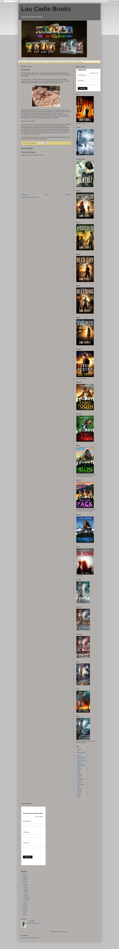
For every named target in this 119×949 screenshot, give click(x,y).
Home (46, 194)
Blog (21, 62)
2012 (24, 914)
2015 (24, 908)
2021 (24, 879)
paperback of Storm (49, 130)
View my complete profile (33, 923)
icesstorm (79, 775)
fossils (78, 772)
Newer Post (24, 194)
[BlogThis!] (41, 143)
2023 (24, 875)
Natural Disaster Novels (66, 62)
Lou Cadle (31, 921)
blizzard (79, 755)
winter (78, 797)
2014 (24, 910)
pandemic (79, 781)
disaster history (81, 759)
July (25, 885)
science (79, 788)
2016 (24, 906)
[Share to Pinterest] (46, 143)
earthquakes (80, 763)
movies (79, 777)
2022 (24, 877)
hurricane (79, 774)
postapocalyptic (81, 784)
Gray (78, 750)
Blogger (66, 931)
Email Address (82, 75)
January (26, 900)
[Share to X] (43, 143)
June (25, 887)
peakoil (79, 782)
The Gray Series (29, 62)
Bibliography (79, 62)
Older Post (67, 194)
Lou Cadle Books (46, 8)
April (25, 894)
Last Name (26, 843)
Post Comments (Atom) (33, 197)
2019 (24, 883)
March (25, 896)
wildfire (79, 795)
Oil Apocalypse (41, 62)
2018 (24, 902)
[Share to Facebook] (44, 143)
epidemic (79, 768)
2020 (24, 881)
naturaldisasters (81, 779)
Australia (79, 749)
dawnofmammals (81, 757)
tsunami (79, 791)
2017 (24, 904)
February (26, 898)
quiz (78, 786)
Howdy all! (26, 891)
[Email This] (40, 143)
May (25, 889)
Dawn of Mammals (52, 62)
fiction (78, 770)
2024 (24, 873)
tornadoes (79, 789)
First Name (81, 80)
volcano (79, 793)
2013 (24, 912)
